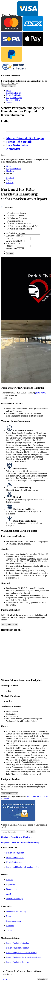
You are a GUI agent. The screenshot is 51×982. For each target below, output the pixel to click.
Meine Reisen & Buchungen (25, 138)
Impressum (10, 884)
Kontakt (9, 880)
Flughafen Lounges (14, 97)
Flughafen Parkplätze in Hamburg (16, 837)
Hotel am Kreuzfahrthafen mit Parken (25, 226)
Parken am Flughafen (18, 218)
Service (9, 102)
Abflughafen (11, 233)
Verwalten (7, 979)
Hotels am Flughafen (15, 857)
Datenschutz (11, 889)
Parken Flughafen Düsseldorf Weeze (21, 952)
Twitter (9, 180)
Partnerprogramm (13, 921)
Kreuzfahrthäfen (13, 100)
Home (8, 90)
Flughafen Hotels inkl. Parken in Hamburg (20, 842)
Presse (9, 916)
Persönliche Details (19, 141)
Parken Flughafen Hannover (18, 962)
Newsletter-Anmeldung (16, 911)
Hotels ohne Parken (18, 213)
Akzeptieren (42, 979)
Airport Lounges (16, 221)
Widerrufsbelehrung (14, 899)
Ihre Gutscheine (17, 145)
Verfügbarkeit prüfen (9, 624)
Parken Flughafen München (17, 943)
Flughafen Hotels (13, 95)
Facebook (10, 178)
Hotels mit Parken (17, 215)
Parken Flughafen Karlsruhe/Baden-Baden (23, 957)
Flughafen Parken (13, 93)
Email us (9, 183)
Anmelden (30, 832)
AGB (8, 894)
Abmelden (13, 149)
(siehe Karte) (40, 393)
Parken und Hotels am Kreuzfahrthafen (22, 867)
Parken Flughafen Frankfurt (17, 948)
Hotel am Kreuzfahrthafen (20, 223)
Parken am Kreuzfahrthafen (21, 229)
